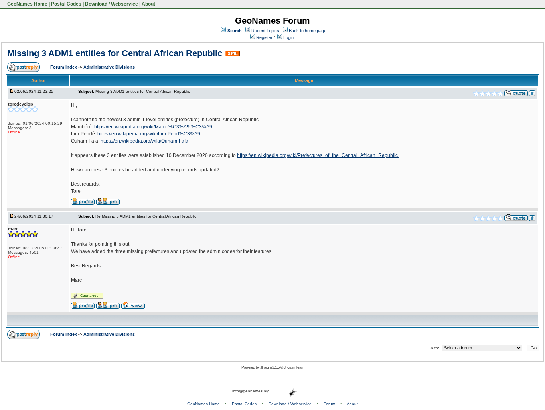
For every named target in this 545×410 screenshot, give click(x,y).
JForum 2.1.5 (270, 367)
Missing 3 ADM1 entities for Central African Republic (114, 53)
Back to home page (307, 30)
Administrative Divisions (109, 67)
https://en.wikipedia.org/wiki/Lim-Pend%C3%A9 (148, 134)
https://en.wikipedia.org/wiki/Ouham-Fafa (144, 141)
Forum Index (64, 67)
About (148, 4)
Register (263, 37)
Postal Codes (66, 4)
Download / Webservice (111, 4)
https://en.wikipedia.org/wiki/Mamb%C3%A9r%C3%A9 (153, 126)
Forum (329, 404)
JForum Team (294, 367)
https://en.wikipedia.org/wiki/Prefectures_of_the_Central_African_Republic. (318, 155)
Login (288, 37)
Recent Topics (265, 30)
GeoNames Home (26, 4)
